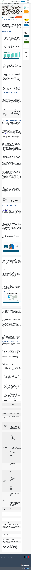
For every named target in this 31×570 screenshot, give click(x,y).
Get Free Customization (26, 36)
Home (2, 3)
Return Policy (17, 556)
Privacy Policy (3, 557)
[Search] (18, 1)
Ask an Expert (26, 25)
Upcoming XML (10, 557)
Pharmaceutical (5, 3)
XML (7, 557)
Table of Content (12, 17)
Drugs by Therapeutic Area (10, 3)
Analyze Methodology (26, 42)
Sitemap (14, 557)
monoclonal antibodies (5, 210)
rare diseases (18, 87)
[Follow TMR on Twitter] (24, 557)
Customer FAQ (8, 556)
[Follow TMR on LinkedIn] (26, 557)
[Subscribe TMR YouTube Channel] (28, 557)
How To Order (12, 556)
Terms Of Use (3, 556)
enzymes (7, 98)
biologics (6, 133)
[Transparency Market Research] (3, 1)
